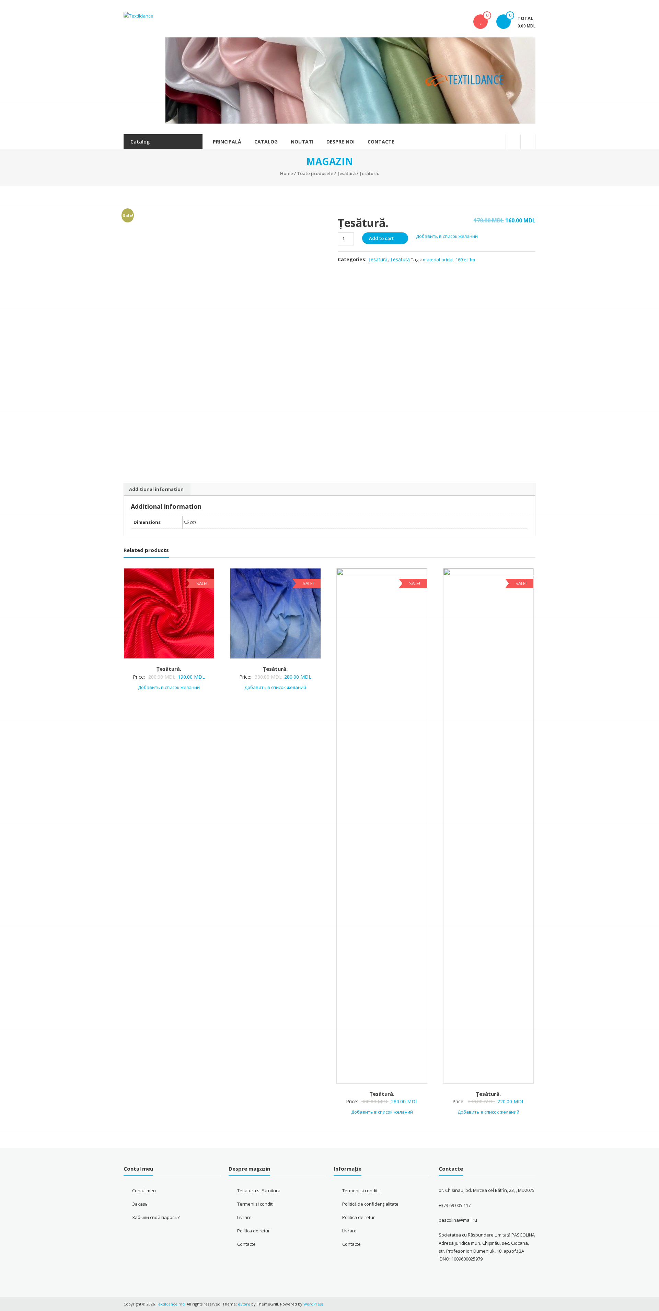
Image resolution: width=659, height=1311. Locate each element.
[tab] (156, 489)
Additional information (156, 489)
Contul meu (144, 1190)
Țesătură (346, 173)
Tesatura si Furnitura (258, 1190)
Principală (227, 141)
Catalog (266, 141)
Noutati (302, 141)
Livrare (244, 1217)
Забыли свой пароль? (156, 1217)
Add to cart (381, 238)
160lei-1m (465, 259)
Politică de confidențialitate (370, 1204)
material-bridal (438, 259)
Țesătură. (169, 668)
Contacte (381, 141)
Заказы (140, 1204)
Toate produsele (315, 173)
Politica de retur (253, 1231)
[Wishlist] (480, 22)
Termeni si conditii (256, 1204)
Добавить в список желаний (447, 236)
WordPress (313, 1304)
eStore (244, 1304)
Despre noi (340, 141)
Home (286, 173)
